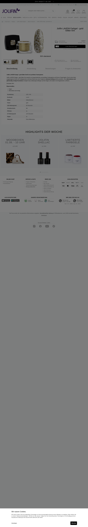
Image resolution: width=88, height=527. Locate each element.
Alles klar (73, 523)
